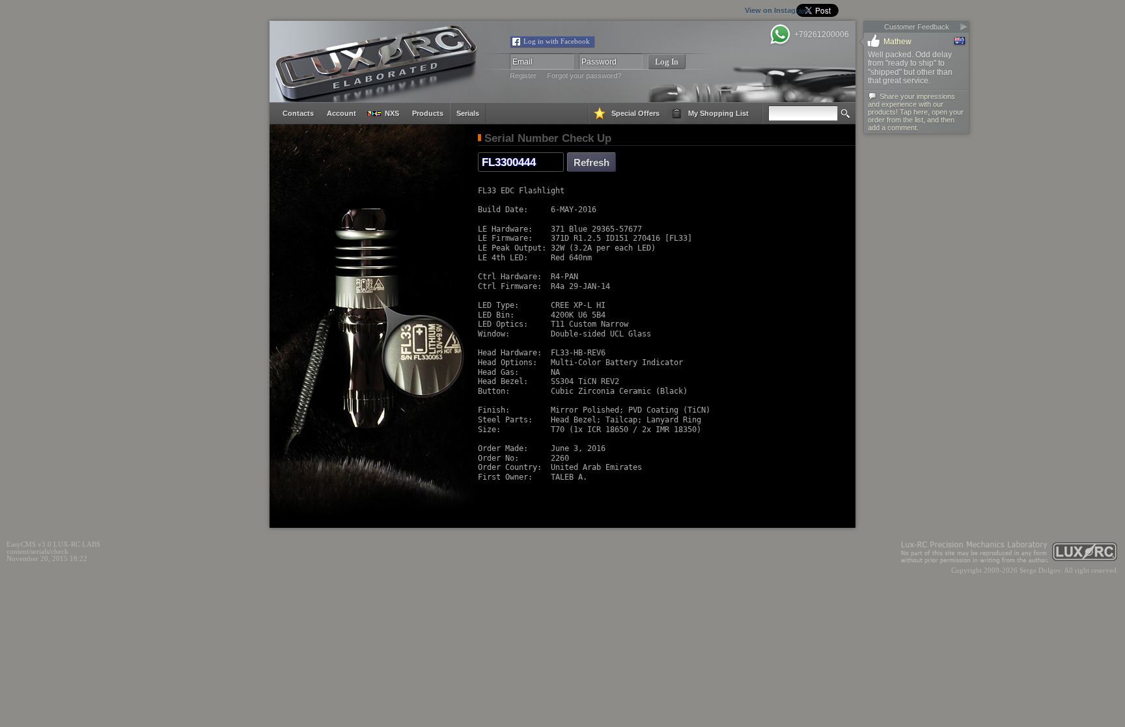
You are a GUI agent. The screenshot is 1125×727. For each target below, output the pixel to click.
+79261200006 (821, 34)
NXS (392, 113)
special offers (635, 113)
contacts (298, 113)
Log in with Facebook (556, 41)
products (427, 113)
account (341, 113)
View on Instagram (713, 10)
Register (523, 75)
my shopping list (718, 113)
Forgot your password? (584, 75)
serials (467, 113)
